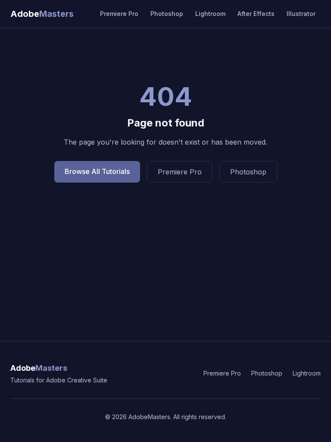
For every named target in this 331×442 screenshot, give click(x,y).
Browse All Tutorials (97, 171)
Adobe (38, 368)
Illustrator (301, 13)
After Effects (256, 13)
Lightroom (210, 13)
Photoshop (166, 13)
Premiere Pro (119, 13)
